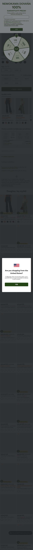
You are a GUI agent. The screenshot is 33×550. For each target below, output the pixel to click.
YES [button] (16, 284)
